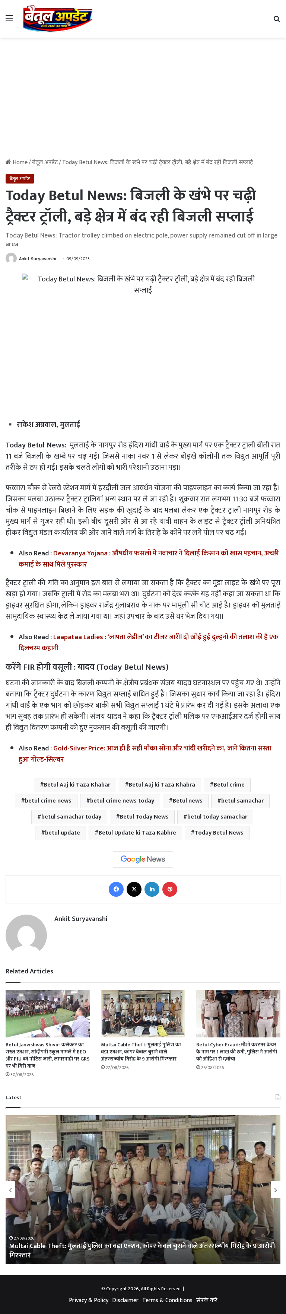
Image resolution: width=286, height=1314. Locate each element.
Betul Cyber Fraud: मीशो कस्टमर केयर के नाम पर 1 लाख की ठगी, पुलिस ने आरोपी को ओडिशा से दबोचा (236, 1051)
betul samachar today (71, 817)
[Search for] (276, 21)
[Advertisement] (143, 101)
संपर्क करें (206, 1300)
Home (19, 162)
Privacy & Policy (88, 1300)
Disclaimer (125, 1300)
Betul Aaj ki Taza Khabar (77, 785)
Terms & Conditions (167, 1300)
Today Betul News (219, 833)
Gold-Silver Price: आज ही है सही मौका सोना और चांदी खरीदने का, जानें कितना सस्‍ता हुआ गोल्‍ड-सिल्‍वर (145, 754)
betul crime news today (122, 801)
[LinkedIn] (151, 889)
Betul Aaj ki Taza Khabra (162, 785)
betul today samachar (217, 817)
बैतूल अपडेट (45, 162)
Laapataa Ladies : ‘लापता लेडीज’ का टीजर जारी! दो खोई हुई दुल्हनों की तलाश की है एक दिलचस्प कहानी (149, 642)
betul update (62, 833)
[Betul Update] (58, 18)
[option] (143, 1189)
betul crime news (48, 801)
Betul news (188, 801)
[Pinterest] (169, 889)
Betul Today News (144, 817)
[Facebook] (116, 889)
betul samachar (242, 801)
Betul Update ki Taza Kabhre (137, 833)
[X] (134, 889)
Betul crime (229, 785)
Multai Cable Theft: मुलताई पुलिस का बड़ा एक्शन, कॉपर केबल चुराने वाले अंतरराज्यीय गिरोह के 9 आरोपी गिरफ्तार (141, 1051)
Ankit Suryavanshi (37, 258)
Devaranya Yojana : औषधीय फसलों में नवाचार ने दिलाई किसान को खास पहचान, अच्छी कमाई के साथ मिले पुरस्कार (149, 559)
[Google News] (143, 859)
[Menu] (9, 21)
